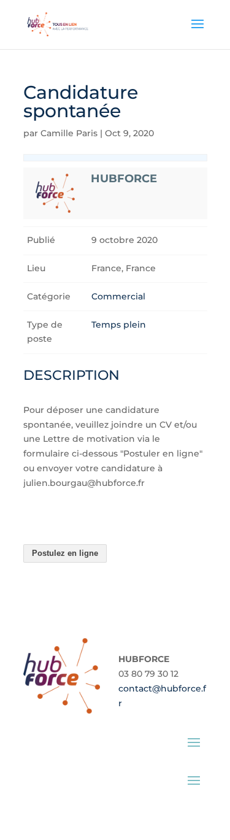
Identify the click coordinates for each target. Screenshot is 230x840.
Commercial (118, 296)
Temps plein (118, 324)
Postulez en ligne (65, 553)
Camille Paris (69, 133)
